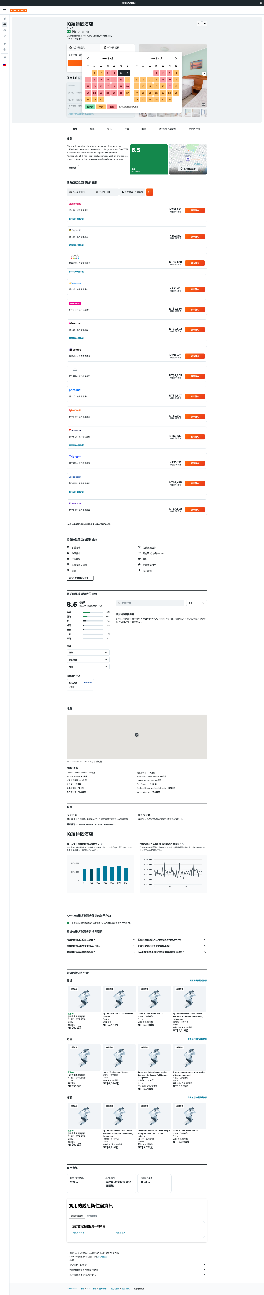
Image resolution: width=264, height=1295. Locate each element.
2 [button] (101, 73)
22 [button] (94, 92)
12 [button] (121, 79)
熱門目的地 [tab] (92, 1216)
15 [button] (95, 86)
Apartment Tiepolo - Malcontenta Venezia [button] (118, 1015)
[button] (261, 3)
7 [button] (87, 79)
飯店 (82, 1289)
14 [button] (88, 86)
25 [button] (114, 92)
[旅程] (4, 57)
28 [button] (88, 99)
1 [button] (94, 73)
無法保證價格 (102, 1257)
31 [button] (170, 99)
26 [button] (121, 92)
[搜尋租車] (4, 30)
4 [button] (114, 73)
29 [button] (94, 99)
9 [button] (101, 79)
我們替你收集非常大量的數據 (83, 1270)
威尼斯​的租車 (78, 1232)
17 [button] (108, 86)
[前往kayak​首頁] (18, 10)
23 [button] (101, 92)
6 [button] (127, 73)
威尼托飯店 (115, 1289)
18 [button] (114, 86)
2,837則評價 (83, 31)
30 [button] (101, 99)
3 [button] (107, 73)
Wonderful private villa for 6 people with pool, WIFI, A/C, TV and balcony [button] (154, 1133)
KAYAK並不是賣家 (78, 1265)
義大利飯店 (103, 1289)
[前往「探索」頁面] (4, 44)
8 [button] (94, 79)
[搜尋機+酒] (4, 36)
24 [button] (107, 92)
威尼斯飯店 (120, 1232)
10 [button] (108, 79)
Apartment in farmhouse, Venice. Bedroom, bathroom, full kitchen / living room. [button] (188, 1016)
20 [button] (127, 86)
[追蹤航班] (4, 49)
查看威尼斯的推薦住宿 (197, 1097)
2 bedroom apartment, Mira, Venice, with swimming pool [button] (189, 1073)
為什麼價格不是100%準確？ (83, 1274)
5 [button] (121, 73)
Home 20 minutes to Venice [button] (150, 1013)
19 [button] (121, 86)
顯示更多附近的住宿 (198, 980)
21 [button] (88, 92)
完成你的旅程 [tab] (77, 1216)
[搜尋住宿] (4, 24)
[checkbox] (80, 685)
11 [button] (114, 79)
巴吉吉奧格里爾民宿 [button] (76, 1016)
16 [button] (101, 86)
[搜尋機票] (4, 18)
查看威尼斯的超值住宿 (197, 1039)
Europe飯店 (91, 1289)
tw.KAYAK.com (72, 1289)
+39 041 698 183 (74, 39)
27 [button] (127, 92)
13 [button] (128, 79)
